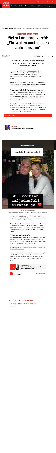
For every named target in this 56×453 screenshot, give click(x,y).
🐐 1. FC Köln (14, 6)
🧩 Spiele (49, 6)
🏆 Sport (33, 6)
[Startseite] (3, 28)
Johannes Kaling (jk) (6, 55)
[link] (6, 4)
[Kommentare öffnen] (42, 56)
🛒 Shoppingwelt (41, 6)
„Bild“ (37, 96)
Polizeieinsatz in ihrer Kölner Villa (34, 227)
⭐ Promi (27, 6)
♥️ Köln (20, 6)
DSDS (36, 92)
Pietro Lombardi (17, 28)
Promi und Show (9, 28)
